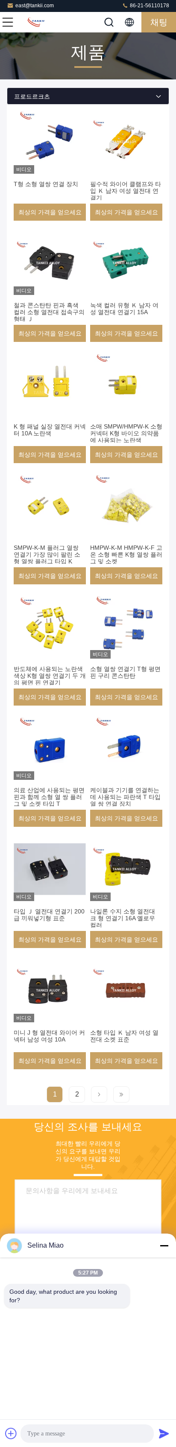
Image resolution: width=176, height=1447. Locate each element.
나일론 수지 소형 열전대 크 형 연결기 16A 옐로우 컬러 (122, 918)
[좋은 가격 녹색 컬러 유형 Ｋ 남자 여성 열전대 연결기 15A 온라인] (126, 263)
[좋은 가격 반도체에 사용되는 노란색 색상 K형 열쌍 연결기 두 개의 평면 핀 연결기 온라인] (50, 627)
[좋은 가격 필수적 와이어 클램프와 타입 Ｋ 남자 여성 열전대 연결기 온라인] (126, 142)
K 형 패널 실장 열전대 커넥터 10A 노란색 (50, 430)
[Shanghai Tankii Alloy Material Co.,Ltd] (36, 22)
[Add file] (11, 1433)
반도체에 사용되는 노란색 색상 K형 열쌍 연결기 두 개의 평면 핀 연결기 (50, 675)
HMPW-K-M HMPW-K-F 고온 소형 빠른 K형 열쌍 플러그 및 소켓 (126, 554)
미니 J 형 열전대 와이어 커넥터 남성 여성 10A (49, 1036)
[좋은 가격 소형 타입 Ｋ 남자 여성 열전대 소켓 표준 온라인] (126, 990)
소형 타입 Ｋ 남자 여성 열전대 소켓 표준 (124, 1036)
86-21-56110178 (149, 6)
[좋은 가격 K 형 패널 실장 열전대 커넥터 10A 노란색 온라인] (50, 384)
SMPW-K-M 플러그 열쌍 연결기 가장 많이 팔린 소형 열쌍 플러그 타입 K (47, 554)
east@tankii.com (34, 6)
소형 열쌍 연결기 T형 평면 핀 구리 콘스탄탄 (125, 672)
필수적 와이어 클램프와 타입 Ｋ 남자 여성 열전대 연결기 (125, 191)
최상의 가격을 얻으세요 (50, 212)
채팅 (158, 22)
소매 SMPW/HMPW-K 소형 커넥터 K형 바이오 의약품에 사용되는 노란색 (126, 433)
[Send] (164, 1433)
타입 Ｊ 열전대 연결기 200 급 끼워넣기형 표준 (49, 915)
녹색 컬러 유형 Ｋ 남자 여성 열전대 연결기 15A (124, 308)
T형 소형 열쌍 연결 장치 (46, 184)
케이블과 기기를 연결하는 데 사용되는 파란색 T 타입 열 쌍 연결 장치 (125, 797)
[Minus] (164, 1245)
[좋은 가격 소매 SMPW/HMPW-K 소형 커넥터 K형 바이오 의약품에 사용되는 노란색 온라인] (126, 384)
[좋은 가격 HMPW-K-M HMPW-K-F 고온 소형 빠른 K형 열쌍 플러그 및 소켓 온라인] (126, 505)
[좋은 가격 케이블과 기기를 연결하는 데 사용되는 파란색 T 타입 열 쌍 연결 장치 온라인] (126, 748)
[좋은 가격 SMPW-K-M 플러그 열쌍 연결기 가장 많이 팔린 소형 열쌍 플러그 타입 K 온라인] (50, 505)
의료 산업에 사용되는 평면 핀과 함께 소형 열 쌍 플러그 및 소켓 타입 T (49, 797)
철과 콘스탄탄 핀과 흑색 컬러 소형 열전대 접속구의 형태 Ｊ (49, 312)
